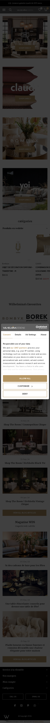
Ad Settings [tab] (30, 334)
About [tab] (43, 334)
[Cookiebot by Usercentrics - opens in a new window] (36, 327)
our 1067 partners (18, 348)
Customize (23, 386)
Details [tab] (18, 334)
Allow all (25, 378)
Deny (25, 394)
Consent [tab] (7, 334)
